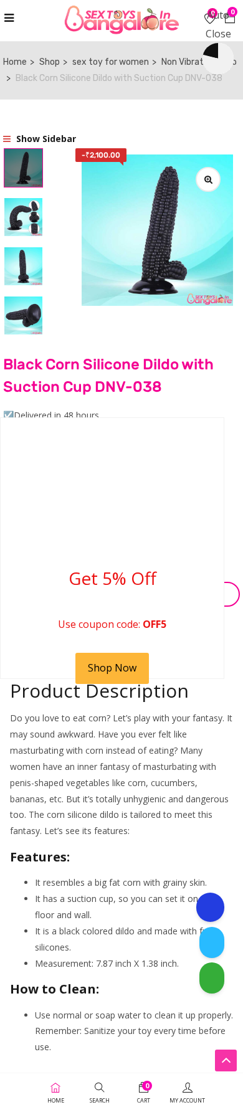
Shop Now (112, 668)
